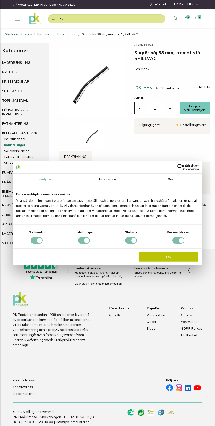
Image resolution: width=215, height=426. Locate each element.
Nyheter (10, 72)
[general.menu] (17, 18)
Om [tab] (170, 179)
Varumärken (156, 315)
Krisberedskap (15, 81)
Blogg (151, 328)
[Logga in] (176, 18)
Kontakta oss (23, 387)
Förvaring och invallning (16, 112)
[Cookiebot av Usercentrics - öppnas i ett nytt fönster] (180, 167)
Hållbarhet (189, 335)
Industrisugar (66, 34)
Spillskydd (12, 91)
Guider (151, 322)
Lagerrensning (16, 62)
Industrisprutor (14, 139)
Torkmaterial (15, 100)
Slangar (9, 163)
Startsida (11, 34)
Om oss (187, 315)
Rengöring (12, 205)
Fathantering (15, 123)
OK (168, 257)
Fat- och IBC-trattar (18, 157)
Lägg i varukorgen (194, 108)
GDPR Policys (191, 328)
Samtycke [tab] (44, 179)
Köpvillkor (116, 315)
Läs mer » (141, 69)
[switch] (84, 240)
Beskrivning (75, 156)
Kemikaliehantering (38, 34)
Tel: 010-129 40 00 (38, 422)
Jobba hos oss (23, 393)
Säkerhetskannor (16, 151)
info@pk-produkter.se (72, 422)
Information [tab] (107, 179)
